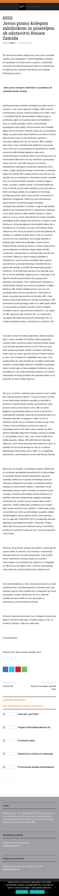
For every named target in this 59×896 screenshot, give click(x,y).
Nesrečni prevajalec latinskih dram (43, 687)
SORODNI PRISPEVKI (14, 699)
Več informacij (37, 892)
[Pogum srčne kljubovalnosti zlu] (9, 730)
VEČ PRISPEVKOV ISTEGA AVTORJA (23, 706)
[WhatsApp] (24, 669)
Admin (12, 43)
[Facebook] (5, 669)
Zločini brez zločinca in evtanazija (35, 753)
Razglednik (7, 18)
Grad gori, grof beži (28, 714)
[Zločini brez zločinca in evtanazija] (9, 757)
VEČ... (33, 822)
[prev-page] (4, 780)
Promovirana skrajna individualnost (36, 767)
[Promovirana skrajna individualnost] (9, 770)
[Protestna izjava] (9, 744)
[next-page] (9, 780)
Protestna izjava (26, 740)
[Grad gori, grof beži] (9, 717)
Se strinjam (22, 892)
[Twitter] (12, 669)
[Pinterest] (18, 669)
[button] (4, 6)
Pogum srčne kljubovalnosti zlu (34, 727)
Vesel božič (8, 686)
